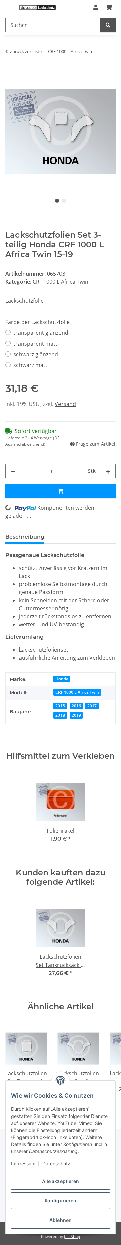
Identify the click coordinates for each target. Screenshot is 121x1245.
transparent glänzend (40, 332)
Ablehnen (60, 1220)
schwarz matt (30, 365)
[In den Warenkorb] (10, 72)
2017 (92, 706)
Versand (65, 404)
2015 (60, 706)
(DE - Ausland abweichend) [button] (33, 441)
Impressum (23, 1163)
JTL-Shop (72, 1236)
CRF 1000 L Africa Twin (60, 282)
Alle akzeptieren (60, 1181)
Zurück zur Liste (26, 51)
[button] (96, 7)
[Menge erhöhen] (107, 471)
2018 (60, 715)
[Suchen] (108, 25)
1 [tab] (57, 201)
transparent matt (35, 343)
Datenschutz (56, 1163)
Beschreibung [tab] (24, 537)
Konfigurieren (60, 1200)
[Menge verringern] (13, 471)
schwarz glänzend (35, 354)
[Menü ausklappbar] (8, 4)
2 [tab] (64, 201)
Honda (61, 679)
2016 (76, 706)
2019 (76, 715)
